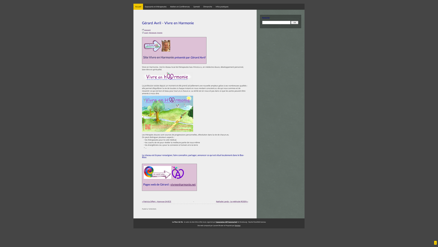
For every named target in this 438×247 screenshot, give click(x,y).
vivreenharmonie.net (183, 184)
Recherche (266, 18)
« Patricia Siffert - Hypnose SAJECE (156, 201)
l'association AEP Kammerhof (226, 222)
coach (146, 33)
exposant (147, 30)
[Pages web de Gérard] (157, 178)
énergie (159, 33)
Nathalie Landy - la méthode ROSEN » (232, 201)
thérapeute (152, 33)
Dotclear (238, 225)
